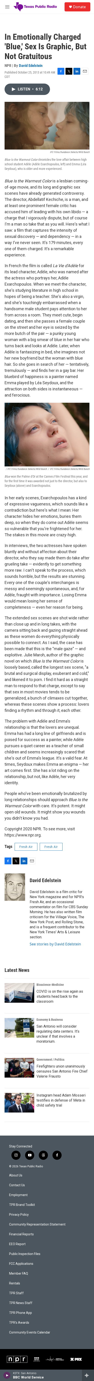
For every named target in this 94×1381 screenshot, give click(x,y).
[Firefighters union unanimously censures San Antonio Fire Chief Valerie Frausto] (19, 1068)
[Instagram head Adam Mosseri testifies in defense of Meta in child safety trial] (19, 1103)
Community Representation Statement (37, 1224)
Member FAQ (18, 1273)
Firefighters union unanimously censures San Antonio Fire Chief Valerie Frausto (62, 1071)
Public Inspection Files (24, 1254)
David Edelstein (30, 65)
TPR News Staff (20, 1303)
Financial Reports (21, 1234)
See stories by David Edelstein (55, 944)
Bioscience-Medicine (50, 984)
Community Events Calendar (29, 1332)
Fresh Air (26, 847)
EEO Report (17, 1244)
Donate (79, 7)
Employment (18, 1195)
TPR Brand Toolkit (22, 1205)
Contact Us (17, 1185)
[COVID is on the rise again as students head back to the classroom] (19, 993)
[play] (7, 1375)
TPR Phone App (20, 1313)
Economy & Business (50, 1019)
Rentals (14, 1283)
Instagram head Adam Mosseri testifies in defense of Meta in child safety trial (61, 1100)
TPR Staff (16, 1293)
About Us (15, 1175)
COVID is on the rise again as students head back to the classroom (60, 996)
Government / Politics (50, 1059)
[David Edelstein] (15, 887)
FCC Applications (21, 1263)
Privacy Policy (19, 1214)
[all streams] (88, 1375)
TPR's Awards (19, 1322)
